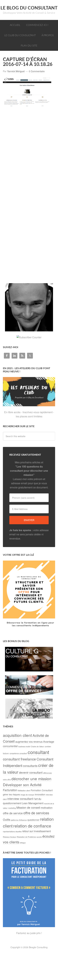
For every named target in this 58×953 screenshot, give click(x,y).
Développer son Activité (22, 784)
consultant (38, 752)
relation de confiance (32, 826)
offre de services (36, 812)
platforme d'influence (19, 820)
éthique (23, 842)
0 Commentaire (37, 71)
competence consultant (18, 753)
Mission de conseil (28, 807)
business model (24, 746)
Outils (6, 820)
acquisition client (17, 735)
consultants (30, 766)
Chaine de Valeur (37, 746)
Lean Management (32, 803)
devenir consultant (31, 772)
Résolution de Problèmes (26, 837)
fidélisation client (24, 790)
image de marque (27, 794)
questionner (33, 819)
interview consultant (20, 799)
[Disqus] (29, 158)
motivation (47, 807)
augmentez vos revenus (29, 741)
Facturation (10, 790)
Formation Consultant (42, 790)
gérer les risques (11, 794)
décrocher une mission (31, 778)
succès (39, 837)
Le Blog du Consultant (29, 8)
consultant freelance (19, 759)
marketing (12, 808)
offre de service (13, 813)
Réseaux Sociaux (9, 837)
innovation (40, 794)
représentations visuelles (12, 831)
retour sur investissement (36, 831)
